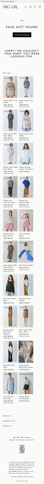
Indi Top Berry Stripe (24, 235)
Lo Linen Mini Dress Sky (8, 397)
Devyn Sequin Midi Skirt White (10, 168)
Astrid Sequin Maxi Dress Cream (26, 366)
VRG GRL (25, 481)
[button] (40, 7)
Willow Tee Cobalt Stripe (24, 201)
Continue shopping (22, 35)
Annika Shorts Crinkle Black (24, 397)
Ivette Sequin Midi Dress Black (10, 135)
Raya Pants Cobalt (26, 265)
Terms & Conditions (17, 477)
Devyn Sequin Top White (26, 135)
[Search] (30, 7)
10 (9, 92)
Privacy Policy (28, 477)
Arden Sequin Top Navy (26, 101)
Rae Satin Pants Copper (25, 299)
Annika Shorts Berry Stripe (8, 235)
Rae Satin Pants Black (9, 366)
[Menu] (25, 7)
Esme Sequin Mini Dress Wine (25, 331)
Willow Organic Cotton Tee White (26, 168)
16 (27, 128)
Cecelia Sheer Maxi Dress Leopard (8, 332)
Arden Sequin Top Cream (10, 101)
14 (9, 95)
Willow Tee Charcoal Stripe (9, 201)
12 (12, 92)
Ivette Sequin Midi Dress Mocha (10, 266)
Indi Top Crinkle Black (9, 299)
